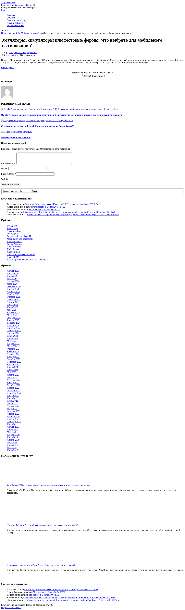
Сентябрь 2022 (14, 393)
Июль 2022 (12, 398)
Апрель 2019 (13, 440)
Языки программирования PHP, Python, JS (28, 259)
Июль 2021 (12, 424)
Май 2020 (11, 432)
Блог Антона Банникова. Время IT (18, 5)
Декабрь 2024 (13, 323)
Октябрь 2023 (13, 359)
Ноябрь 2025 (13, 294)
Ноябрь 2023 (13, 356)
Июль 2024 (12, 336)
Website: (5, 179)
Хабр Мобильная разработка (29, 33)
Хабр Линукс (13, 252)
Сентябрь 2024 (14, 330)
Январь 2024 (13, 351)
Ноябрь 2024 (13, 325)
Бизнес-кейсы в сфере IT (19, 236)
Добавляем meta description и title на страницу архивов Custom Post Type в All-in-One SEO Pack (68, 212)
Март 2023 (12, 377)
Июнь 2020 (12, 429)
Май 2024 (11, 341)
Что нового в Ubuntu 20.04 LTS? (49, 207)
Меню (4, 10)
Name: (4, 168)
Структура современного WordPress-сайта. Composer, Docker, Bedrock (41, 565)
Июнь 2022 (12, 401)
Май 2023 (11, 372)
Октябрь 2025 (13, 297)
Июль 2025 (12, 304)
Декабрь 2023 (13, 354)
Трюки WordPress (15, 25)
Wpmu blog (12, 228)
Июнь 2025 (12, 307)
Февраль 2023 (14, 380)
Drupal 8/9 (12, 226)
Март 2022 (12, 408)
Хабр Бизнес (13, 249)
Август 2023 (13, 364)
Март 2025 (12, 315)
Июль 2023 (12, 367)
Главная (11, 15)
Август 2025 (13, 302)
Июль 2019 (12, 437)
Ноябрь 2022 (13, 388)
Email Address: (8, 174)
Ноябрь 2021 (13, 419)
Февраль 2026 (14, 286)
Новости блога (14, 241)
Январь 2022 (13, 414)
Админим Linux (15, 23)
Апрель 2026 (13, 281)
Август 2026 (13, 271)
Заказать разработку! (17, 20)
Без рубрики (13, 233)
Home (4, 33)
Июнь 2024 (12, 338)
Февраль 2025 (14, 317)
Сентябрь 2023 (14, 362)
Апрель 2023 (13, 375)
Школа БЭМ (13, 257)
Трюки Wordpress (15, 244)
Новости (11, 33)
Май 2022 (11, 403)
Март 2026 (12, 284)
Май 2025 (11, 310)
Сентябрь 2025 (14, 299)
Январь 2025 (13, 320)
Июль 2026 (12, 273)
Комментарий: (8, 163)
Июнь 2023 (12, 369)
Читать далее (7, 67)
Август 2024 (13, 333)
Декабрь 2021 (13, 416)
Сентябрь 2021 (14, 421)
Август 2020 (13, 427)
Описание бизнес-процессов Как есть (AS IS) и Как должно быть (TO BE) (61, 204)
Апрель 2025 (13, 312)
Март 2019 (12, 442)
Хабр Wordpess (14, 246)
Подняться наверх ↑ (11, 607)
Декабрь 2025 (13, 291)
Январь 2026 (13, 289)
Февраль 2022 (14, 411)
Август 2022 (13, 395)
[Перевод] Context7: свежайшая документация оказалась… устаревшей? (42, 525)
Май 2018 (11, 447)
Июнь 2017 (12, 450)
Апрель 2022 (13, 406)
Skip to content (8, 2)
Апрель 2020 (13, 434)
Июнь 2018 (12, 445)
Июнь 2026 (12, 276)
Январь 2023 (13, 382)
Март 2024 (12, 346)
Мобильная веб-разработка (20, 239)
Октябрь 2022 (13, 390)
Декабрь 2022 (13, 385)
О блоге (11, 17)
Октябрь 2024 (13, 328)
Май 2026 (11, 278)
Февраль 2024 (14, 349)
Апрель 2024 (13, 343)
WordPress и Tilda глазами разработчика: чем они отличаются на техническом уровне (49, 485)
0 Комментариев (10, 55)
